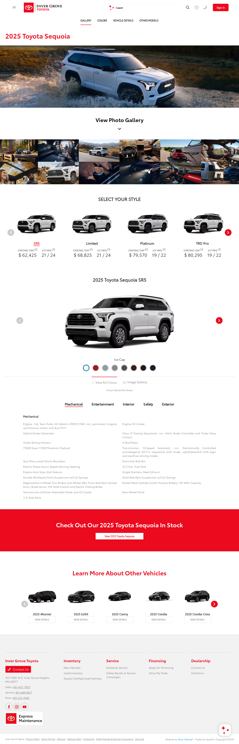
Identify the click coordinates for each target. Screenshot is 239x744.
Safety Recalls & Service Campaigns (115, 738)
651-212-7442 (21, 698)
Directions (197, 673)
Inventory (72, 660)
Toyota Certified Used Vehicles (83, 678)
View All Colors (106, 382)
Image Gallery (137, 382)
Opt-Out (139, 738)
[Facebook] (9, 706)
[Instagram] (17, 706)
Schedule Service (116, 667)
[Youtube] (24, 706)
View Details (42, 619)
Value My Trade (158, 673)
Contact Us (20, 669)
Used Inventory (73, 673)
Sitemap (61, 738)
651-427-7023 (21, 687)
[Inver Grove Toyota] (43, 7)
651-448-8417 (23, 692)
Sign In (221, 7)
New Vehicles (72, 667)
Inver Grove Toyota (14, 738)
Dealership (200, 660)
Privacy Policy (33, 738)
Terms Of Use (48, 738)
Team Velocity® (185, 739)
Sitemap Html (74, 738)
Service (112, 660)
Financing (157, 660)
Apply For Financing (161, 667)
